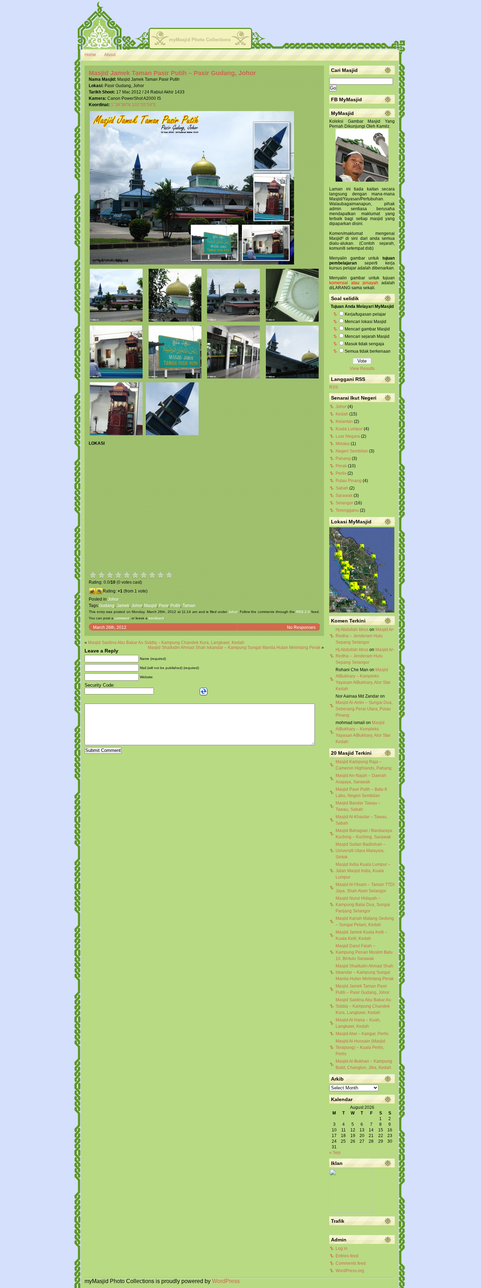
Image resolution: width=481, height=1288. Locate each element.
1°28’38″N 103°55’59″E (133, 104)
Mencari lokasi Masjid (365, 321)
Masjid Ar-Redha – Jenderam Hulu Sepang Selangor (365, 636)
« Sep (335, 1152)
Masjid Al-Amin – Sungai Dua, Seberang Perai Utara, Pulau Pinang (364, 709)
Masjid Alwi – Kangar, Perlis (362, 1033)
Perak (341, 465)
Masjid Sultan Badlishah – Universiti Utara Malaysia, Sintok (361, 850)
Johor (113, 599)
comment (121, 618)
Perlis (341, 473)
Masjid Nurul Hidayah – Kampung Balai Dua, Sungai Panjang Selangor (363, 904)
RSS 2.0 (303, 612)
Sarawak (344, 495)
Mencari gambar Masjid (367, 329)
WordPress (226, 1281)
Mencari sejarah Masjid (367, 336)
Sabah (342, 488)
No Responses (301, 627)
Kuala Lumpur (349, 428)
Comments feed (351, 1263)
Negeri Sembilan (352, 451)
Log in (342, 1248)
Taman (188, 605)
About (109, 54)
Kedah (342, 414)
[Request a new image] (203, 691)
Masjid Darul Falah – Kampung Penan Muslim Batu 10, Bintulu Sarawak (364, 952)
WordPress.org (350, 1270)
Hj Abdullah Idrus (352, 629)
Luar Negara (348, 436)
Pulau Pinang (349, 480)
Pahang (343, 458)
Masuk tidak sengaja (364, 343)
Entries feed (347, 1255)
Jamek (123, 605)
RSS (333, 387)
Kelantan (344, 421)
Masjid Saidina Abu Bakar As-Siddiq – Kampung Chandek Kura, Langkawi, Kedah (166, 642)
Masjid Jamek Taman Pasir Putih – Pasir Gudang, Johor (172, 73)
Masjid (150, 605)
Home (90, 54)
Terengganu (347, 510)
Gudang (106, 605)
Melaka (343, 443)
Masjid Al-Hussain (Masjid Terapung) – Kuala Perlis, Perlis (360, 1047)
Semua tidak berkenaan (368, 351)
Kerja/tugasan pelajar (365, 314)
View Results (362, 368)
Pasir (163, 605)
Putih (175, 605)
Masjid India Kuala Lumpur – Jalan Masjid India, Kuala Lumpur (363, 871)
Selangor (344, 502)
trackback (156, 618)
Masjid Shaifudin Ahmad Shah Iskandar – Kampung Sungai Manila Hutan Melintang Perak (234, 647)
